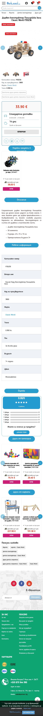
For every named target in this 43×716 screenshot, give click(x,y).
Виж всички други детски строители (14, 92)
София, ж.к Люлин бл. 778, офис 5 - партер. (25, 691)
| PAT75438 (11, 465)
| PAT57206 (31, 465)
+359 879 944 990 (19, 682)
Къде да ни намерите (9, 628)
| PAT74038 (11, 519)
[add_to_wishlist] (6, 141)
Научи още (27, 708)
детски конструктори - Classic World (14, 555)
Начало (4, 13)
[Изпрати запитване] (22, 141)
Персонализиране (15, 712)
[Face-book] (21, 583)
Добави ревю (21, 432)
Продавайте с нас (8, 624)
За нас (4, 617)
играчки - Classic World (17, 547)
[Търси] (39, 8)
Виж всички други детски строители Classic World (18, 97)
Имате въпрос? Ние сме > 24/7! (24, 680)
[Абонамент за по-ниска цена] (17, 141)
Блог (3, 635)
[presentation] (40, 48)
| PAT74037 (31, 519)
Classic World (11, 85)
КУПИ (11, 189)
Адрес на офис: (16, 686)
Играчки (11, 13)
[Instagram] (14, 583)
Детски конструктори (24, 13)
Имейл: (19, 694)
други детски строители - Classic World (14, 564)
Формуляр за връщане (26, 653)
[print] (11, 141)
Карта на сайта (7, 632)
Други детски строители (10, 559)
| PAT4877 (11, 171)
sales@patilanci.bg (21, 694)
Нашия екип (5, 621)
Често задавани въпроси (27, 649)
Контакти (5, 639)
